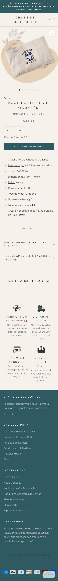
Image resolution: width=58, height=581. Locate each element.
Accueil (8, 98)
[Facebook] (5, 414)
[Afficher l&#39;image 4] (29, 90)
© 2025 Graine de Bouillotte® (29, 555)
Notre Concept (12, 482)
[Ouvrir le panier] (54, 19)
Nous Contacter (13, 453)
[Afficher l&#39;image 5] (32, 90)
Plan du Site (11, 505)
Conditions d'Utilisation (17, 448)
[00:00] (29, 56)
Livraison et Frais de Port (18, 437)
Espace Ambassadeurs (17, 510)
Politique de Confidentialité (20, 488)
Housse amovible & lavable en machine (28, 258)
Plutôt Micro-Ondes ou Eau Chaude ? (26, 244)
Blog (6, 459)
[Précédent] (14, 89)
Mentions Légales (14, 499)
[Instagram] (12, 414)
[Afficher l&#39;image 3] (26, 90)
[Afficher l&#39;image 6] (35, 90)
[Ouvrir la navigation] (4, 20)
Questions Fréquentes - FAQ (20, 431)
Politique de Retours (15, 442)
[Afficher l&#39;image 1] (19, 90)
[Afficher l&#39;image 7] (38, 90)
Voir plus (28, 228)
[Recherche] (48, 19)
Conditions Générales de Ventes (22, 493)
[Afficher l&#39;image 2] (22, 90)
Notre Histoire (12, 476)
